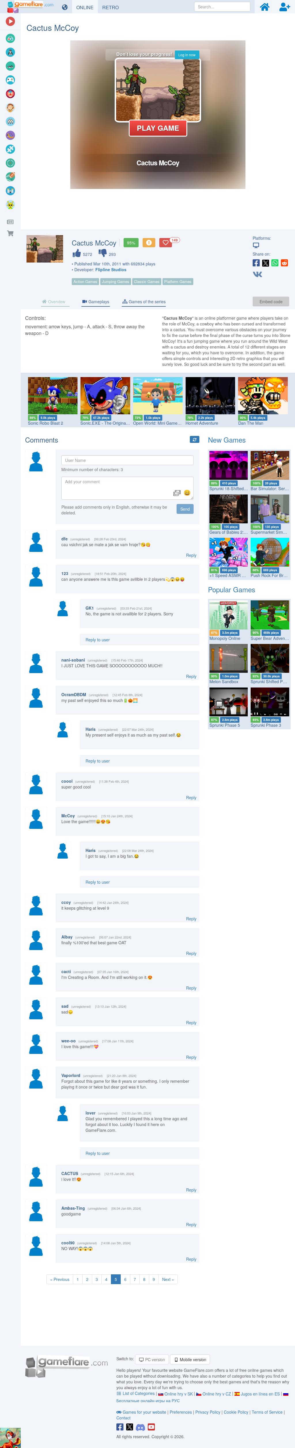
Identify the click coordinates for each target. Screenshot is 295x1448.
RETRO (112, 7)
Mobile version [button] (192, 1359)
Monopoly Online (224, 638)
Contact (123, 1418)
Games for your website (144, 1412)
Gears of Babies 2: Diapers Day (238, 532)
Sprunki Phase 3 (266, 725)
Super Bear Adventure (271, 638)
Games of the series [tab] (147, 301)
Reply (191, 555)
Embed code (271, 301)
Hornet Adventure (202, 423)
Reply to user (98, 639)
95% (131, 243)
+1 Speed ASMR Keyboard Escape (242, 575)
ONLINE (87, 7)
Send (185, 509)
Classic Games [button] (147, 281)
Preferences (181, 1412)
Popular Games (231, 589)
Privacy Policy (207, 1412)
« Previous (59, 1279)
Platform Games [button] (178, 281)
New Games (227, 439)
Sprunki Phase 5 (224, 725)
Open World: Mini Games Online (162, 423)
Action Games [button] (85, 281)
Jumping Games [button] (115, 281)
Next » (168, 1279)
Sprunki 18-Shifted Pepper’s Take (240, 488)
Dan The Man (250, 423)
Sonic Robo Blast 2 (45, 423)
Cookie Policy (236, 1412)
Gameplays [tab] (98, 301)
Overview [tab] (56, 301)
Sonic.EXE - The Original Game (109, 423)
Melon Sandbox (223, 681)
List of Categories (139, 1393)
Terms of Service (267, 1412)
